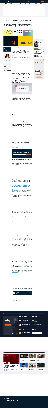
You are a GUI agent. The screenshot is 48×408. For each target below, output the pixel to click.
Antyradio (27, 53)
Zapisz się (28, 154)
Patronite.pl (15, 76)
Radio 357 (19, 212)
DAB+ (18, 288)
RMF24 (29, 123)
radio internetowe (15, 288)
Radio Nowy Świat (30, 288)
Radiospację (13, 264)
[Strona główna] (6, 1)
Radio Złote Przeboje (14, 55)
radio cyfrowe (21, 288)
